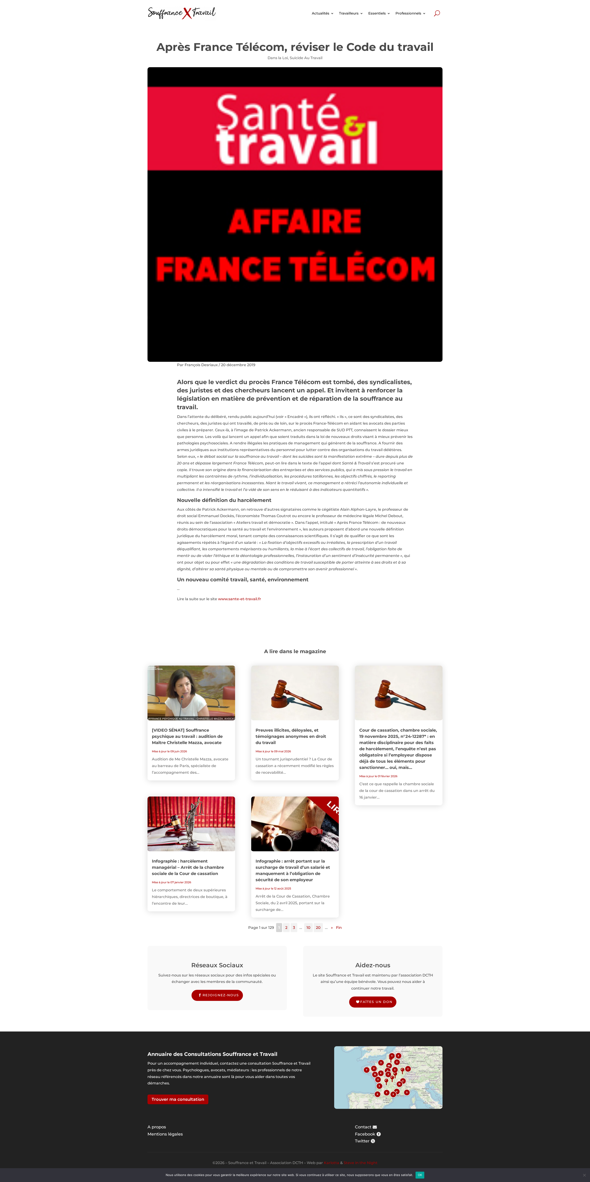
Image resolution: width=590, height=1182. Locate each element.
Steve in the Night (361, 1163)
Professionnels (408, 13)
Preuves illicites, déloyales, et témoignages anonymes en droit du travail (291, 736)
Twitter (362, 1141)
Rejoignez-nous (221, 995)
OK (420, 1175)
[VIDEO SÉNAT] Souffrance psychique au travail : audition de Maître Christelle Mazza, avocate (187, 736)
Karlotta (331, 1163)
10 (308, 927)
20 (318, 927)
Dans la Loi (278, 58)
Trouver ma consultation (178, 1099)
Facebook (365, 1134)
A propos (157, 1127)
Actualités (320, 13)
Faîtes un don (376, 1002)
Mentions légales (165, 1134)
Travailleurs (349, 13)
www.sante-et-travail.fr (239, 599)
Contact (363, 1127)
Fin (339, 927)
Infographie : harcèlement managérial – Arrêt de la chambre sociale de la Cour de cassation (188, 867)
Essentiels (377, 13)
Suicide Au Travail (306, 58)
